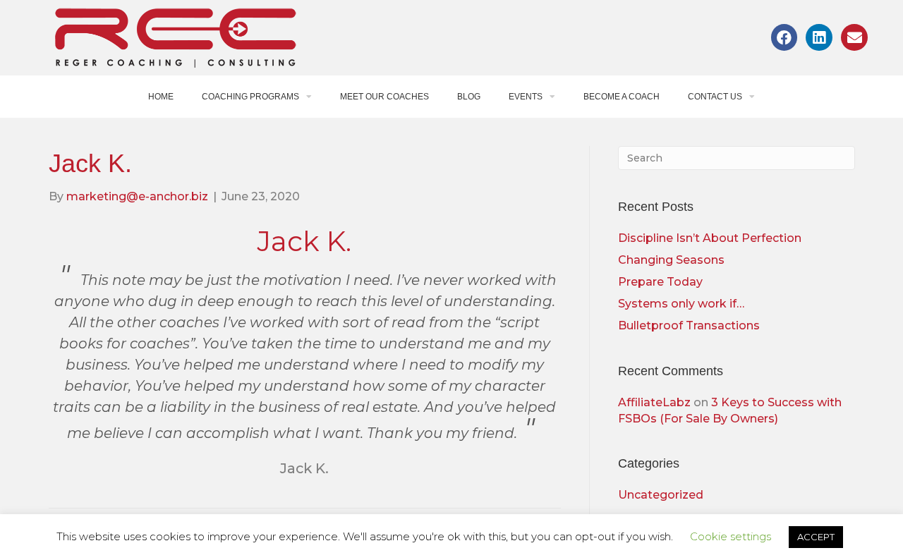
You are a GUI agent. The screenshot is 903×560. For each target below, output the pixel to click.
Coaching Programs (250, 97)
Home (161, 97)
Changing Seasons (671, 260)
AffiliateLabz (654, 402)
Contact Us (715, 97)
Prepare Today (660, 281)
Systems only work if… (681, 303)
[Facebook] (784, 37)
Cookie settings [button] (730, 536)
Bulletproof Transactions (689, 325)
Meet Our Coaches (384, 97)
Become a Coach (621, 97)
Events (526, 97)
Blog (468, 97)
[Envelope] (854, 37)
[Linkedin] (819, 37)
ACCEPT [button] (816, 536)
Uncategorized (660, 494)
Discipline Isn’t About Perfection (709, 238)
